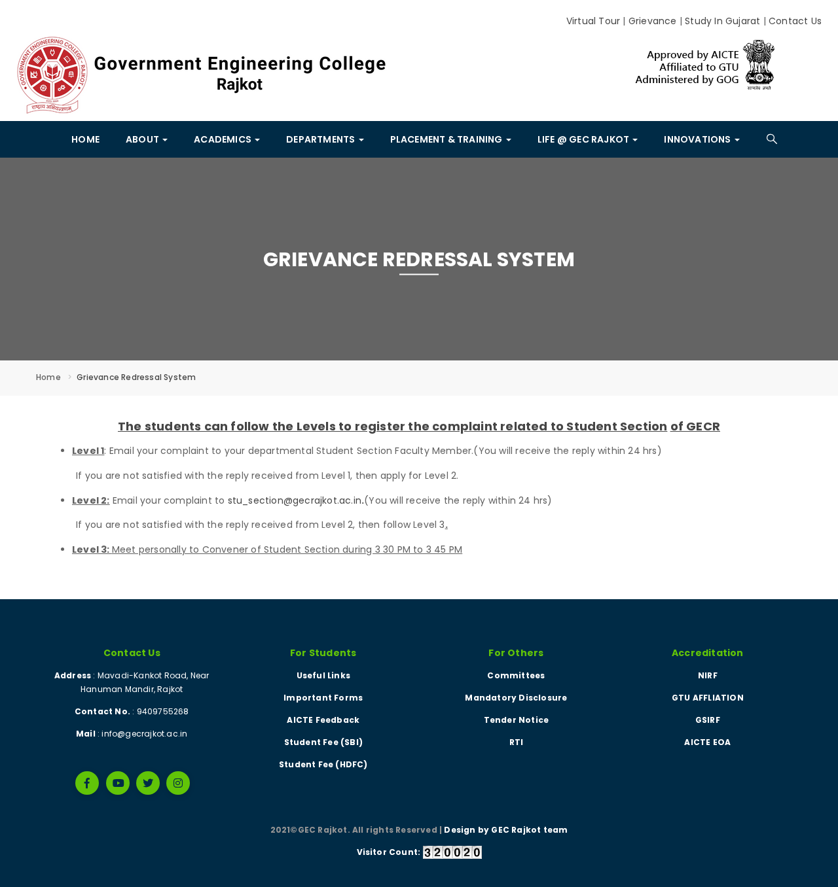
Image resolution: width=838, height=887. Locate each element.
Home (85, 139)
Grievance (652, 20)
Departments (321, 139)
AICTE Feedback (323, 719)
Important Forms (323, 697)
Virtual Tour (593, 20)
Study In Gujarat (722, 20)
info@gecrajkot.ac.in (144, 733)
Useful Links (323, 675)
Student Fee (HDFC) (323, 764)
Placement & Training (447, 139)
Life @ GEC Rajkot (584, 139)
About (143, 139)
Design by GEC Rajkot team (506, 829)
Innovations (698, 139)
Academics (223, 139)
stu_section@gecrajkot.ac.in (294, 500)
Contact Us (795, 20)
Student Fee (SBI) (323, 742)
